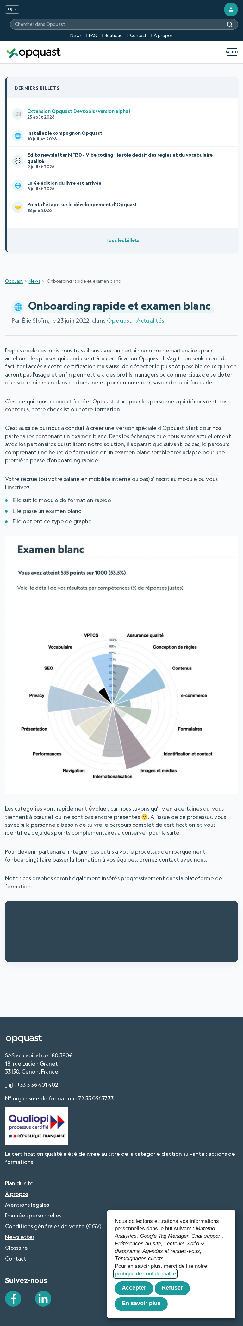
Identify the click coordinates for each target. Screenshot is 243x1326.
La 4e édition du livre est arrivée (58, 185)
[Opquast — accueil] (33, 52)
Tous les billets (122, 240)
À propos (163, 35)
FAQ (93, 35)
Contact (138, 35)
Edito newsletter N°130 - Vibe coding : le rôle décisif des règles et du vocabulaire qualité (114, 160)
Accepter (134, 1288)
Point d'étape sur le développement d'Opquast (76, 207)
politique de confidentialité (145, 1274)
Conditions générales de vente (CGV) (53, 1226)
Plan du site (19, 1183)
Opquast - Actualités (135, 320)
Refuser (172, 1288)
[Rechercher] (230, 24)
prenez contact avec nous (172, 859)
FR (9, 9)
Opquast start (110, 401)
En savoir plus (141, 1303)
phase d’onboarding (55, 460)
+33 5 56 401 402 (37, 1084)
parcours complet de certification (152, 824)
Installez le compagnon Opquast (59, 135)
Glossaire (16, 1247)
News (76, 35)
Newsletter (19, 1237)
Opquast (14, 280)
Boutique (114, 35)
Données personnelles (33, 1215)
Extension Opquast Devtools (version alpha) (73, 113)
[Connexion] (231, 9)
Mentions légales (27, 1204)
